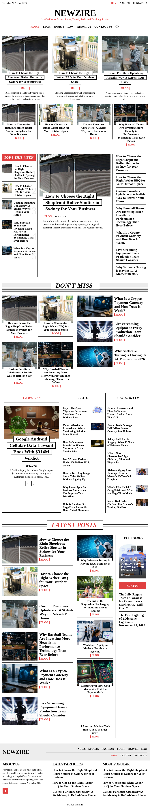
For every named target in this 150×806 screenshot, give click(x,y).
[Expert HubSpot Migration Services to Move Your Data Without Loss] (97, 409)
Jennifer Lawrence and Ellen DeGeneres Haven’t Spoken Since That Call (120, 413)
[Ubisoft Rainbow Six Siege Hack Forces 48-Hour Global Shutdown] (97, 505)
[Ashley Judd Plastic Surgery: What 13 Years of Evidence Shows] (142, 440)
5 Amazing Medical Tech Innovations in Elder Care (95, 729)
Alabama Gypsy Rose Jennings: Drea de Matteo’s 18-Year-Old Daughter (119, 475)
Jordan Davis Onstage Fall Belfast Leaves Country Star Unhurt (119, 428)
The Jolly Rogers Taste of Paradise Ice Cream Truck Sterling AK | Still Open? (131, 601)
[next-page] (33, 483)
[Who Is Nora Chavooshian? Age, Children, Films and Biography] (142, 454)
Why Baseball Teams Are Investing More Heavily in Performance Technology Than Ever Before (131, 132)
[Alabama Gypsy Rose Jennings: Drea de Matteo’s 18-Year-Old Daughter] (142, 471)
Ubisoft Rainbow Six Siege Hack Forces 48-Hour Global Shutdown (76, 507)
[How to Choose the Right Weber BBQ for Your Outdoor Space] (75, 54)
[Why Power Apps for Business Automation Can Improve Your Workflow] (97, 488)
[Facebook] (5, 791)
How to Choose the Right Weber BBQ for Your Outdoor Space (75, 77)
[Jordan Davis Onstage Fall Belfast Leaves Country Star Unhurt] (142, 426)
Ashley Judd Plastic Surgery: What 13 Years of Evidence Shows (120, 442)
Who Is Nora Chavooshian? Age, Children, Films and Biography (118, 458)
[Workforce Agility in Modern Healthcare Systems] (95, 632)
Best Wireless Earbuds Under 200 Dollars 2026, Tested (76, 462)
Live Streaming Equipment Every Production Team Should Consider (128, 255)
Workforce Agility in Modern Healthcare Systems (95, 648)
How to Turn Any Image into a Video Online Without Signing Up (76, 476)
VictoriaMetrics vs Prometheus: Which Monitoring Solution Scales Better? (74, 430)
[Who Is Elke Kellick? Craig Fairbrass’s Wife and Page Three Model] (142, 488)
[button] (117, 26)
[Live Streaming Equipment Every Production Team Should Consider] (94, 331)
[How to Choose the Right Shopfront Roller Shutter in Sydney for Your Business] (25, 54)
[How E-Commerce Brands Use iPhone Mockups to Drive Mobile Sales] (97, 443)
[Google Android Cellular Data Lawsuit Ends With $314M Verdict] (31, 422)
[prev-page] (27, 483)
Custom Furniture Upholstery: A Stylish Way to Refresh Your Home (125, 78)
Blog (25, 88)
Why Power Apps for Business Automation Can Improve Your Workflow (74, 492)
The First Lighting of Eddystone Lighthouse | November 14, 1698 (132, 620)
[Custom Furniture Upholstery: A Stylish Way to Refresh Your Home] (125, 54)
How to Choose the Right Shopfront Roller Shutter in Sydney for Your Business (25, 77)
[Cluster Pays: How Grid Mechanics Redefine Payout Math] (95, 673)
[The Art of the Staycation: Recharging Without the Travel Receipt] (95, 588)
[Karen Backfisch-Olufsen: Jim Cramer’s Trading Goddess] (142, 502)
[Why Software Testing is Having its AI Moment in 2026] (94, 356)
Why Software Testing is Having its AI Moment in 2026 (131, 270)
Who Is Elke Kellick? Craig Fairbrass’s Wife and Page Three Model (119, 490)
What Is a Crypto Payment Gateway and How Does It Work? (25, 253)
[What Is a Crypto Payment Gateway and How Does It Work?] (7, 250)
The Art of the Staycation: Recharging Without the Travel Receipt (95, 605)
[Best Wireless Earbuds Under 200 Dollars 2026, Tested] (97, 460)
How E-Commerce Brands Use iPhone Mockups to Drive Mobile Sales (73, 447)
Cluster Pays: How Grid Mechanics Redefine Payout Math (95, 689)
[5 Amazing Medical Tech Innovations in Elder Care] (95, 714)
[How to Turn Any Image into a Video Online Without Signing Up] (97, 474)
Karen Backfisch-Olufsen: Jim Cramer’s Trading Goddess (120, 504)
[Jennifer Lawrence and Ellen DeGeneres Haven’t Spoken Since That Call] (142, 409)
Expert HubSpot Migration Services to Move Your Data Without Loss (75, 413)
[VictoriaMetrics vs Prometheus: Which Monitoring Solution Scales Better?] (97, 426)
